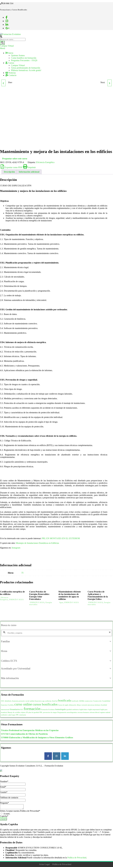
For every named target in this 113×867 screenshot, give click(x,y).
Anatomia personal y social (20, 701)
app (43, 701)
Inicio (10, 53)
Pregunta (4, 803)
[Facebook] (48, 756)
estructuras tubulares (93, 705)
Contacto (12, 75)
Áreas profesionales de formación (25, 68)
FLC (21, 709)
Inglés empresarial (94, 709)
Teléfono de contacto (9, 797)
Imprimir (32, 167)
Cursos (10, 63)
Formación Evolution (48, 709)
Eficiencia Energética (45, 162)
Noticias (12, 73)
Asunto (3, 792)
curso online (23, 704)
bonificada (64, 700)
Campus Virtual (7, 46)
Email (3, 787)
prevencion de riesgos (50, 712)
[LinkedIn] (65, 756)
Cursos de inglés (63, 705)
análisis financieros (36, 701)
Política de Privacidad (76, 857)
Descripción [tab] (9, 172)
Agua (61, 602)
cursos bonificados (45, 704)
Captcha (4, 816)
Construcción (97, 701)
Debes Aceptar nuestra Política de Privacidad (20, 811)
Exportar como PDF (13, 167)
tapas (13, 715)
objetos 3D (24, 712)
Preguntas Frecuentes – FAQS (24, 60)
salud (10, 715)
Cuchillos (11, 705)
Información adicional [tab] (29, 172)
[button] (56, 641)
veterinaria (22, 715)
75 (22, 573)
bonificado (75, 701)
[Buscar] (2, 43)
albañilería (8, 701)
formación (32, 708)
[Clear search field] (110, 632)
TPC (17, 715)
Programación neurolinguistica (67, 712)
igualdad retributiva (72, 709)
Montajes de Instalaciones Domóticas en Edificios (37, 543)
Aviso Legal (44, 864)
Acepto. (6, 813)
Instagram (16, 548)
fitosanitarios (15, 709)
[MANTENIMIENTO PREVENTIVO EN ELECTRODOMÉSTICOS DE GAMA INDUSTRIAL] (3, 83)
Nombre (4, 781)
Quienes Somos (18, 55)
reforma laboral (94, 712)
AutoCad (55, 701)
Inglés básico (83, 709)
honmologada (60, 709)
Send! (3, 819)
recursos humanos (83, 712)
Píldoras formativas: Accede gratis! (26, 70)
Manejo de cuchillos (14, 712)
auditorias (48, 701)
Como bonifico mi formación (23, 58)
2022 (2, 701)
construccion (88, 701)
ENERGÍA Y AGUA (16, 600)
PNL (41, 712)
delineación (72, 705)
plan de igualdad (33, 712)
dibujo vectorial (82, 705)
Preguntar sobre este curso (14, 158)
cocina (81, 701)
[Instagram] (56, 756)
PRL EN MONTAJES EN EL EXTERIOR (61, 538)
